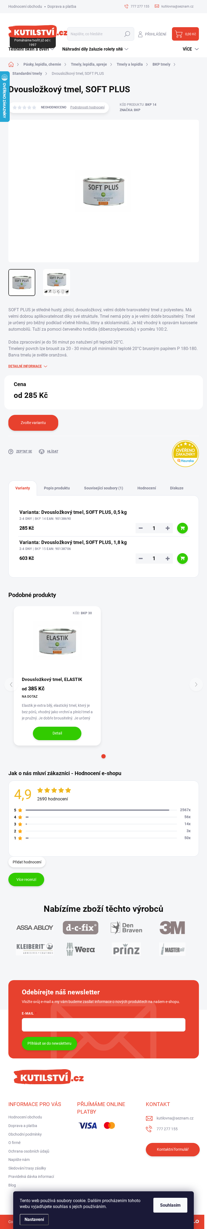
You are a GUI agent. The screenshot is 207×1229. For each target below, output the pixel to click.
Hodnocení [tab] (146, 488)
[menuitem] (32, 49)
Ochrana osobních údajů (28, 1151)
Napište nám (19, 1159)
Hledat (127, 34)
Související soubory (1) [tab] (103, 488)
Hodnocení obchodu (25, 6)
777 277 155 (167, 1129)
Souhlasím (170, 1205)
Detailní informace (25, 366)
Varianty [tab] (22, 488)
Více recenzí (26, 879)
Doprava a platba (61, 6)
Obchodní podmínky (25, 1134)
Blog (12, 1185)
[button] (103, 756)
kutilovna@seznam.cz (175, 1118)
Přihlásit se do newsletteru (49, 1043)
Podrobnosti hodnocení (87, 107)
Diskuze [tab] (177, 488)
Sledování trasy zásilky (27, 1168)
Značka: (130, 110)
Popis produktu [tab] (57, 488)
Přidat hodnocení (27, 862)
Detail (57, 733)
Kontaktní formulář (173, 1149)
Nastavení (34, 1219)
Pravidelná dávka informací (31, 1176)
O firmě (14, 1142)
